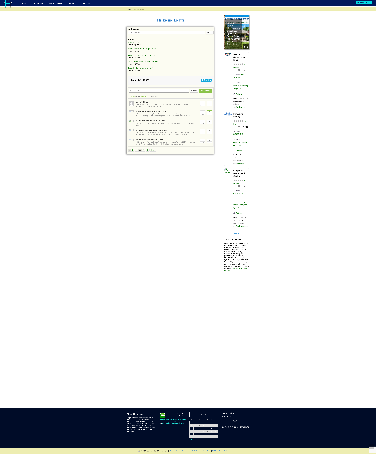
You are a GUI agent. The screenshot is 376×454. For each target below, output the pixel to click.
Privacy (178, 451)
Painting (145, 116)
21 (207, 431)
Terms (172, 451)
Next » (152, 150)
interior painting (178, 116)
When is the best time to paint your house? (142, 49)
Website (239, 94)
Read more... (240, 107)
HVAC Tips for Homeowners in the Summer (233, 38)
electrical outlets (166, 144)
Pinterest (222, 451)
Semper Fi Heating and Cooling (239, 173)
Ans (209, 103)
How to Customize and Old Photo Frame (142, 55)
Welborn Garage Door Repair (239, 57)
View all (236, 233)
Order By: (134, 96)
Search (209, 32)
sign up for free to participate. (173, 423)
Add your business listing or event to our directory (172, 420)
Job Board (73, 3)
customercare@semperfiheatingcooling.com (240, 205)
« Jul (191, 439)
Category (143, 96)
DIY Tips (87, 3)
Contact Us (195, 451)
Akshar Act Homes (134, 42)
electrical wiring (177, 144)
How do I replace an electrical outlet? (140, 68)
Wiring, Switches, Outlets (149, 144)
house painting (167, 116)
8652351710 (238, 134)
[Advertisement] (236, 304)
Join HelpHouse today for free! (236, 270)
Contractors (38, 3)
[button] (244, 46)
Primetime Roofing (238, 115)
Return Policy (186, 451)
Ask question (205, 90)
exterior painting (156, 116)
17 (191, 431)
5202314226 (238, 193)
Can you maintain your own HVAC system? (143, 61)
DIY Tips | (215, 451)
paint (185, 116)
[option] (236, 32)
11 (195, 428)
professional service (181, 134)
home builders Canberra (154, 106)
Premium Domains (232, 451)
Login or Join (22, 3)
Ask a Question (56, 3)
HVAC (171, 134)
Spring (190, 116)
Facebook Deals (205, 451)
